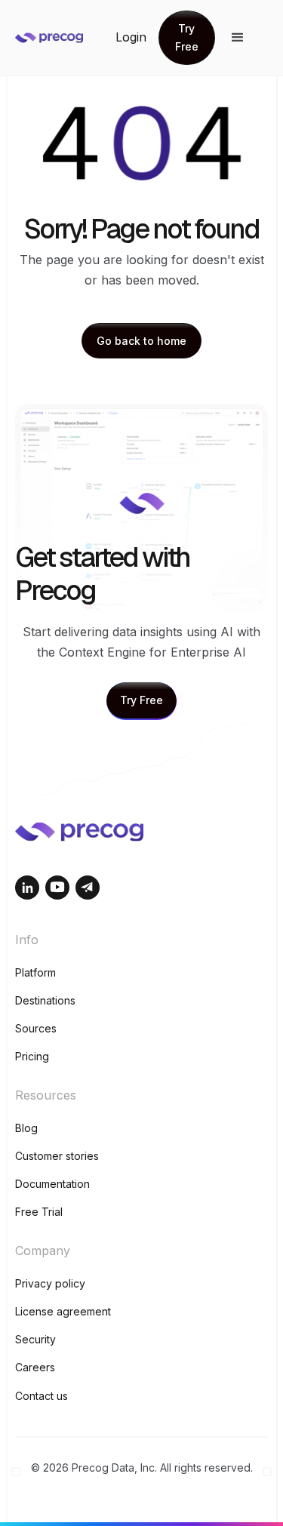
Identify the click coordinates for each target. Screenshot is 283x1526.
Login (130, 37)
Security (35, 1339)
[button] (237, 37)
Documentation (52, 1183)
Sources (36, 1028)
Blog (26, 1127)
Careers (35, 1367)
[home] (65, 37)
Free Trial (39, 1211)
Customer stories (57, 1155)
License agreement (63, 1311)
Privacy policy (50, 1283)
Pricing (32, 1056)
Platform (35, 972)
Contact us (41, 1395)
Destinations (45, 1000)
